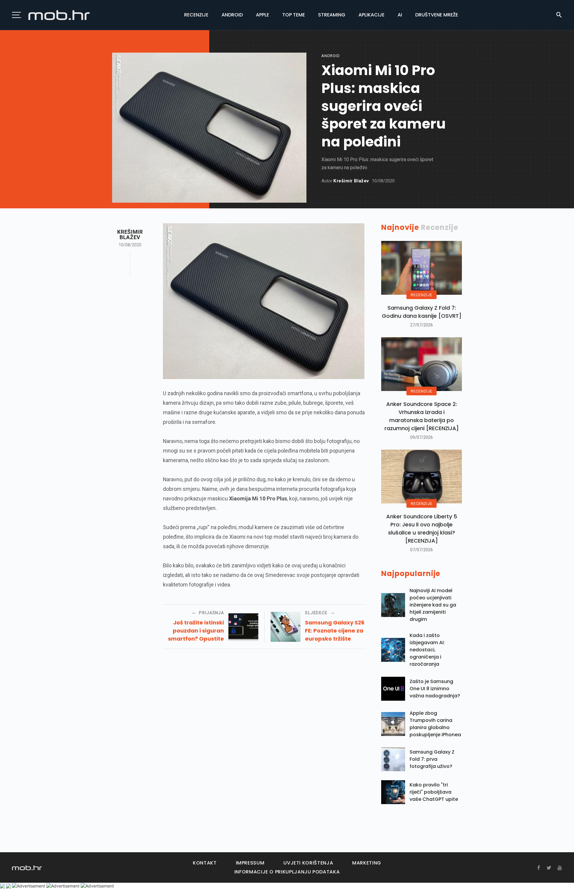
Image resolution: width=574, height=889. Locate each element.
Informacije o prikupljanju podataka (287, 871)
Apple (262, 14)
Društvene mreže (436, 14)
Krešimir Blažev (351, 181)
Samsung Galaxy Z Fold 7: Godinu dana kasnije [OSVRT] (422, 312)
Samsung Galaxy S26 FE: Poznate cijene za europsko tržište (334, 630)
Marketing (366, 862)
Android (232, 14)
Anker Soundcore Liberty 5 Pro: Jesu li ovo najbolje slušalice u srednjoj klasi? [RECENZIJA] (421, 528)
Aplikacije (371, 14)
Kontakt (204, 862)
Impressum (250, 862)
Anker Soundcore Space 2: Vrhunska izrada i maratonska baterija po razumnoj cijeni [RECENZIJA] (421, 416)
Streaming (331, 14)
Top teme (293, 14)
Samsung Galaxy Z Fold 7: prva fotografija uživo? (432, 759)
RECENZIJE (421, 295)
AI (400, 14)
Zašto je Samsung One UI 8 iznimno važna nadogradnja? (435, 688)
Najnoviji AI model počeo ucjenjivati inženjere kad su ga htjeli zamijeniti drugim (433, 605)
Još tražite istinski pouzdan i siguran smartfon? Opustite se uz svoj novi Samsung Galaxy (196, 631)
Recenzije (196, 14)
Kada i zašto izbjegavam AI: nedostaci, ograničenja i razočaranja (427, 649)
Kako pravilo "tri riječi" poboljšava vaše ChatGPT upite (434, 792)
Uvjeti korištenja (308, 862)
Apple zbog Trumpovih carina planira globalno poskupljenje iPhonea (435, 724)
